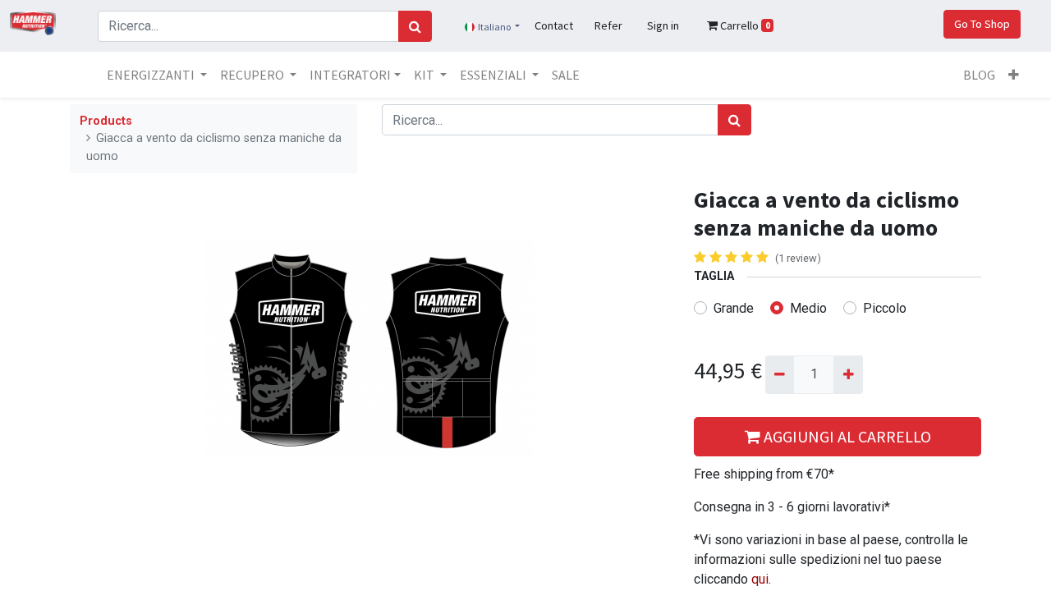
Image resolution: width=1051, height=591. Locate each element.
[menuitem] (565, 74)
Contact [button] (554, 25)
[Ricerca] (415, 26)
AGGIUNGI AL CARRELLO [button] (845, 436)
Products (106, 121)
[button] (1014, 74)
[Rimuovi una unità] (779, 374)
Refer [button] (608, 25)
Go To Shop (982, 23)
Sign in (663, 25)
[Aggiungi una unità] (847, 374)
